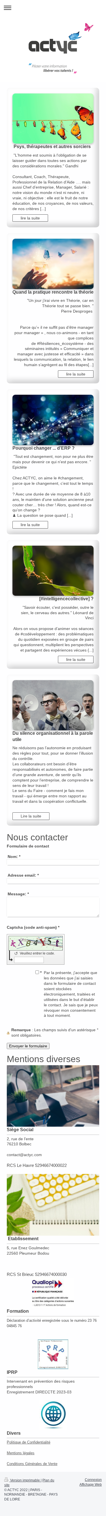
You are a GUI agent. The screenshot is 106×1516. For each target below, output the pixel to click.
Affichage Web (90, 1485)
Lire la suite (31, 816)
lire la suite (30, 218)
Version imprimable (25, 1480)
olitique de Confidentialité (29, 1442)
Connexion (93, 1480)
